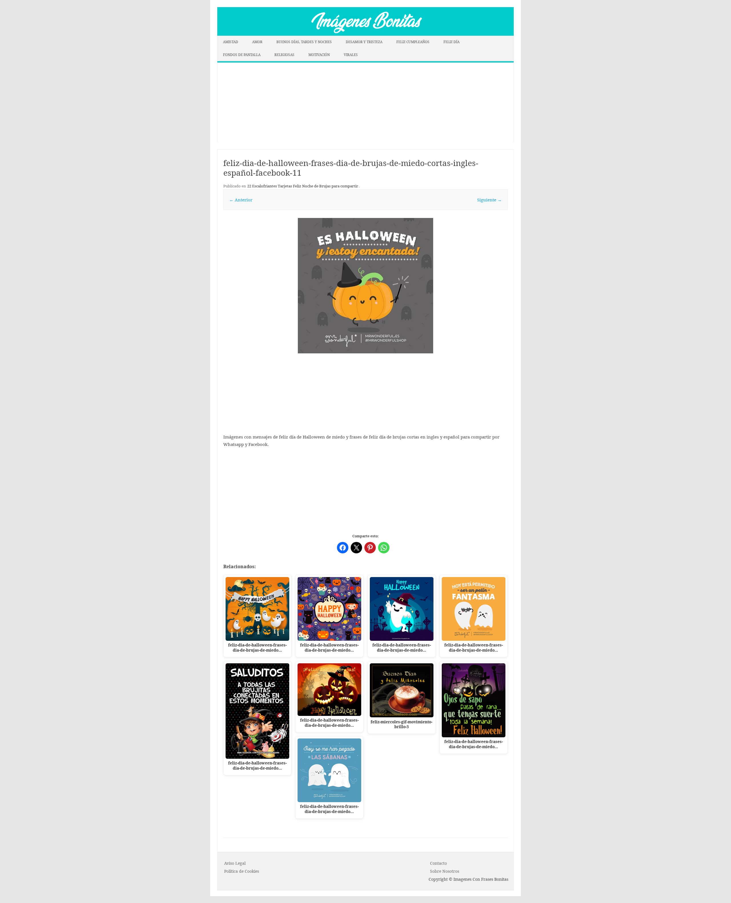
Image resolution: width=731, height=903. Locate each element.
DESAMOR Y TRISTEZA (364, 41)
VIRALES (351, 54)
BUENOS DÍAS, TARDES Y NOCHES (304, 41)
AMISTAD (230, 41)
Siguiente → (489, 200)
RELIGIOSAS (284, 54)
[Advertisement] (365, 103)
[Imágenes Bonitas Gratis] (365, 34)
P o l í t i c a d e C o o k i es (241, 871)
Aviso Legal (235, 863)
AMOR (257, 41)
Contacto (438, 863)
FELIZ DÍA (451, 41)
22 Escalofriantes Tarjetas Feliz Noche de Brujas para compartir (302, 186)
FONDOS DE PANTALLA (241, 54)
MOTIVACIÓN (319, 54)
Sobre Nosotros (444, 871)
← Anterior (240, 200)
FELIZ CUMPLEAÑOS (412, 41)
